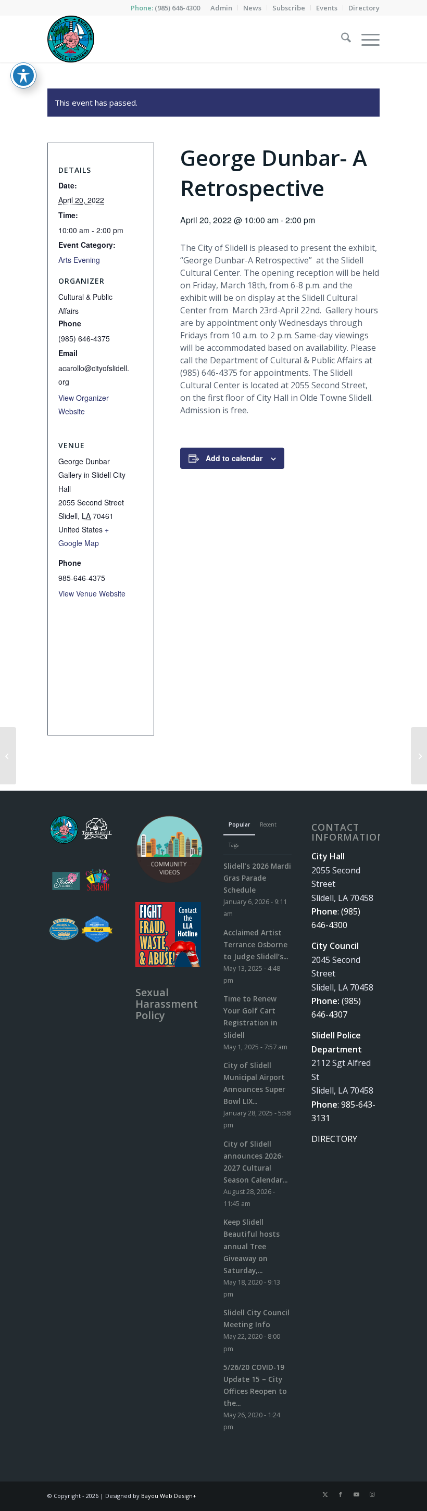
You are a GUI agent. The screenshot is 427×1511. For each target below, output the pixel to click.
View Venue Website (91, 593)
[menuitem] (221, 7)
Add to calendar (234, 458)
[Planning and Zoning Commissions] (8, 755)
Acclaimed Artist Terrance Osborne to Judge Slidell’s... (255, 944)
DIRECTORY (334, 1139)
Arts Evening (79, 260)
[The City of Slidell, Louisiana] (70, 39)
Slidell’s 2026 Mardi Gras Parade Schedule (257, 878)
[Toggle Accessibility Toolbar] (23, 75)
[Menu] (365, 39)
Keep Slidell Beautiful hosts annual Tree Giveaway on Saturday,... (251, 1246)
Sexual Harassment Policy (166, 1003)
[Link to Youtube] (356, 1494)
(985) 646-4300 (177, 7)
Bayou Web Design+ (168, 1496)
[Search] (341, 39)
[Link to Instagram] (372, 1494)
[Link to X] (325, 1494)
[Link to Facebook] (340, 1494)
